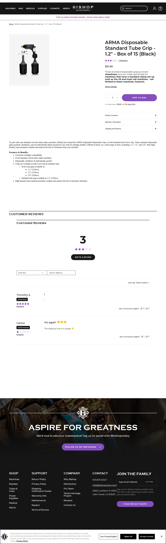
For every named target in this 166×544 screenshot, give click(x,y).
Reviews (68, 500)
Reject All (128, 536)
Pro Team (69, 488)
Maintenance (39, 500)
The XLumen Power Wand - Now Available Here (83, 17)
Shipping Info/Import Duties (41, 489)
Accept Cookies (146, 536)
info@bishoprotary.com (104, 485)
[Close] (161, 536)
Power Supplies (13, 497)
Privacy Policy (39, 484)
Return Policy (39, 479)
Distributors (70, 484)
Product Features (111, 115)
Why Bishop (70, 479)
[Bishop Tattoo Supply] (83, 8)
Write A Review (83, 257)
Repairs (36, 505)
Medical (13, 503)
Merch (12, 507)
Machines (14, 479)
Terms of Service (40, 510)
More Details (111, 87)
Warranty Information (113, 122)
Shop (11, 24)
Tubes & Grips (13, 489)
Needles (13, 484)
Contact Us (69, 505)
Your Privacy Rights (135, 504)
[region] (83, 536)
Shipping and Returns (113, 129)
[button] (120, 103)
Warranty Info (39, 496)
